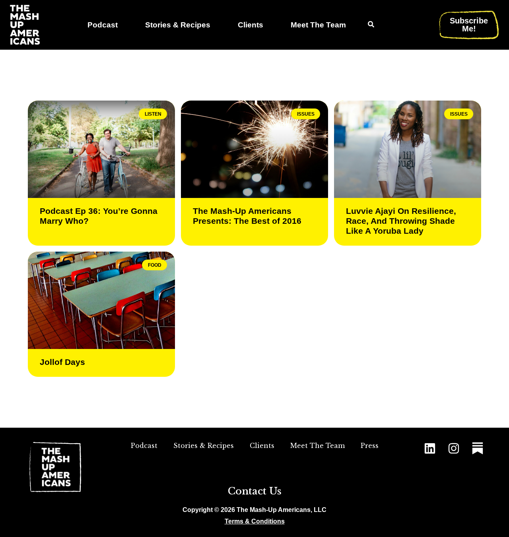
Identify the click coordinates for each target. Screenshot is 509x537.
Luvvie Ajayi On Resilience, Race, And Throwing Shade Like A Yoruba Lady (401, 220)
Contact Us (255, 491)
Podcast (102, 25)
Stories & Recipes (177, 25)
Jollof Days (62, 361)
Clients (250, 25)
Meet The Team (318, 25)
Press (370, 446)
